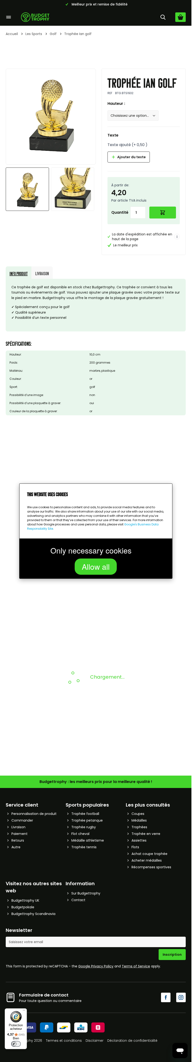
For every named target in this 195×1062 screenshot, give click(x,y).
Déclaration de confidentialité (132, 1040)
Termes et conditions (64, 1040)
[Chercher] (163, 17)
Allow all (96, 566)
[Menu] (24, 1011)
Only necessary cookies (91, 550)
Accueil (12, 33)
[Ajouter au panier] (162, 212)
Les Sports (33, 33)
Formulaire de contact (43, 995)
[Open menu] (8, 17)
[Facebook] (166, 997)
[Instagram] (181, 997)
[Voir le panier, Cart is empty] (180, 17)
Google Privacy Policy (95, 966)
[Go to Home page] (35, 17)
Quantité (119, 212)
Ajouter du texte (131, 157)
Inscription (172, 954)
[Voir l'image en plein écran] (51, 114)
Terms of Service (136, 966)
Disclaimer (94, 1040)
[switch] (16, 1044)
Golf (53, 33)
